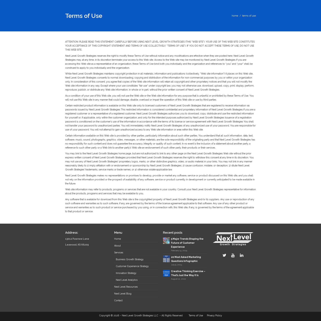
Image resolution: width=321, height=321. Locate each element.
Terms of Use (196, 315)
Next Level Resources (126, 286)
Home (117, 238)
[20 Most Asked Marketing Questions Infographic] (166, 258)
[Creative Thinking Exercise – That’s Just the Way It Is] (166, 273)
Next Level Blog (122, 293)
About (117, 245)
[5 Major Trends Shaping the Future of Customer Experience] (166, 240)
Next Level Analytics (127, 280)
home (235, 15)
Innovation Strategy (126, 273)
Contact (118, 300)
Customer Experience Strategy (132, 266)
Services (118, 252)
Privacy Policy (214, 315)
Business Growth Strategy (130, 259)
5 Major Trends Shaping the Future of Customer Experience (187, 242)
